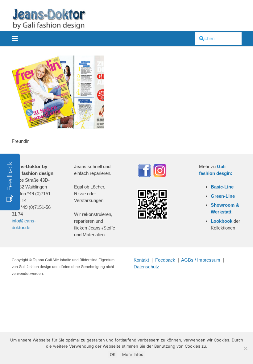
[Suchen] (201, 38)
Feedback (165, 260)
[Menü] (15, 38)
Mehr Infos (132, 354)
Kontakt (141, 260)
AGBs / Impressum (200, 260)
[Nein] (245, 348)
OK (112, 354)
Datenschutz (146, 266)
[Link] (49, 18)
